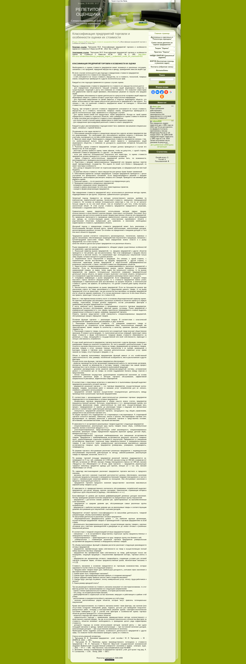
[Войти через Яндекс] (166, 92)
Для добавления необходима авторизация (162, 146)
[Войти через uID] (153, 92)
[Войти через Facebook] (162, 92)
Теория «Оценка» (78, 42)
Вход (98, 28)
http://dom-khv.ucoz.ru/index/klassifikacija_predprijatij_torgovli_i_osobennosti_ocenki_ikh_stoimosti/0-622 (109, 55)
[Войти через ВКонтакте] (157, 92)
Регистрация (89, 28)
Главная (80, 28)
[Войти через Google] (171, 92)
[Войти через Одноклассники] (162, 96)
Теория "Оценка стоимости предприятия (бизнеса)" (102, 42)
